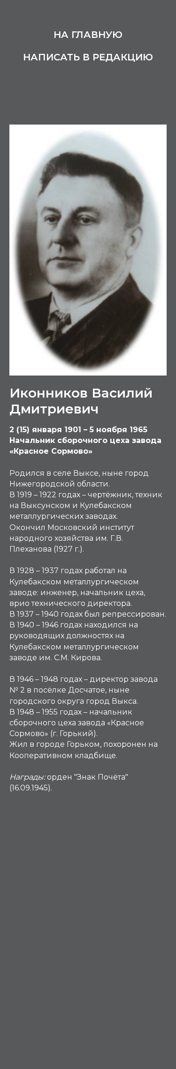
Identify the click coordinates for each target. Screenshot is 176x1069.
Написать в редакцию (88, 57)
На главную (88, 34)
